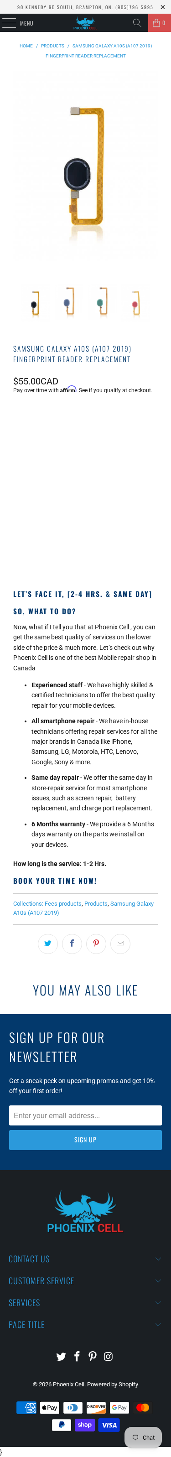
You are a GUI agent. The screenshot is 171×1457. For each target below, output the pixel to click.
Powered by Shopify (112, 1384)
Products (96, 903)
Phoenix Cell (68, 1384)
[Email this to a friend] (120, 944)
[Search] (137, 23)
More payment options (86, 549)
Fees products (63, 903)
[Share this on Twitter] (48, 944)
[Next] (149, 177)
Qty (17, 460)
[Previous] (22, 177)
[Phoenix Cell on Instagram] (109, 1357)
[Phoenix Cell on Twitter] (61, 1357)
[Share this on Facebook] (72, 944)
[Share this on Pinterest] (96, 944)
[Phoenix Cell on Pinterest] (93, 1357)
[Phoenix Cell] (86, 23)
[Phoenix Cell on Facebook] (77, 1357)
